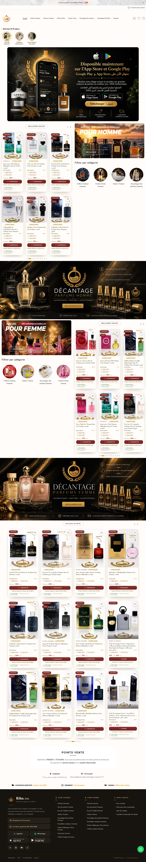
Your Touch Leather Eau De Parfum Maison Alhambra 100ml (132, 426)
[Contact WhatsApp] (140, 849)
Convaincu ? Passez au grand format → (56, 662)
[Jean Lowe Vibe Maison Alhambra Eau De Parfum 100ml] (85, 406)
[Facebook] (10, 847)
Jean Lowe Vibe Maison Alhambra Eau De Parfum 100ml (85, 426)
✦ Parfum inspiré (9, 161)
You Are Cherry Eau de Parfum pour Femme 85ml (88, 714)
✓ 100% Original (8, 187)
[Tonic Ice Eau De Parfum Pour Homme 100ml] (12, 145)
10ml (54, 636)
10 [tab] (46, 261)
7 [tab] (40, 261)
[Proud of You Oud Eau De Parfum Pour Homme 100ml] (36, 145)
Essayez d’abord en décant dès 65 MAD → (12, 184)
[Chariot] (134, 18)
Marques (116, 18)
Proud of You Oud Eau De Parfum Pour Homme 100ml (36, 166)
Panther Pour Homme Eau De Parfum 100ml (12, 228)
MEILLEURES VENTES (36, 126)
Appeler (20, 834)
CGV (18, 858)
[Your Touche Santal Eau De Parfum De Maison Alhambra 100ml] (23, 620)
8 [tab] (42, 261)
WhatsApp (41, 834)
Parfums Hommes (48, 18)
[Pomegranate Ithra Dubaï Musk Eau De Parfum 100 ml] (89, 620)
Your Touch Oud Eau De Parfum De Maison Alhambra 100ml (59, 229)
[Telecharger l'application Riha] (73, 84)
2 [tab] (28, 261)
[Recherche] (143, 18)
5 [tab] (36, 261)
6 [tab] (38, 261)
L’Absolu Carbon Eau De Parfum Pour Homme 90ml (35, 229)
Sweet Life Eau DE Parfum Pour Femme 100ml (85, 362)
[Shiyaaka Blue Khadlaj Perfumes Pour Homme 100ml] (23, 689)
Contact (36, 858)
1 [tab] (26, 261)
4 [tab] (34, 261)
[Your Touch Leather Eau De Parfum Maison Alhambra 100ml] (133, 406)
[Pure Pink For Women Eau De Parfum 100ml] (123, 548)
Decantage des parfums (87, 18)
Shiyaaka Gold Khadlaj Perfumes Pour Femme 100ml (56, 573)
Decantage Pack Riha (103, 18)
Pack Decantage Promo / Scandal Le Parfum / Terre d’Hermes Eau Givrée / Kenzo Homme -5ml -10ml (56, 715)
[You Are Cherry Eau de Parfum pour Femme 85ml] (89, 689)
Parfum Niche (61, 18)
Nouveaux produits (73, 523)
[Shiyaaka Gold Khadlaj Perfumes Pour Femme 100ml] (56, 548)
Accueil (25, 18)
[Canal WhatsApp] (27, 847)
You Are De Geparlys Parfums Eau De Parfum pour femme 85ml (108, 426)
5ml (60, 636)
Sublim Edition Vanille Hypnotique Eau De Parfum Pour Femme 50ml (109, 363)
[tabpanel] (13, 194)
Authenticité (11, 858)
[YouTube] (21, 847)
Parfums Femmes (35, 18)
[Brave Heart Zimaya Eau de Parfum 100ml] (89, 548)
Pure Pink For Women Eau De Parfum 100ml (122, 573)
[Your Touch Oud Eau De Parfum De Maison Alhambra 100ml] (60, 209)
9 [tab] (44, 261)
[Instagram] (16, 847)
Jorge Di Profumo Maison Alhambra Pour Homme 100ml (60, 166)
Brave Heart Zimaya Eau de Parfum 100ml (88, 573)
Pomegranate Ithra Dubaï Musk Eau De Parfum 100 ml (89, 645)
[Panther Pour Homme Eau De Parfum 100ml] (12, 209)
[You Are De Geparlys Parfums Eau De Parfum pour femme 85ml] (109, 406)
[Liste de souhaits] (20, 136)
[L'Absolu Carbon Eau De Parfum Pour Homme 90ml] (36, 209)
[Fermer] (143, 3)
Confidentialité (27, 858)
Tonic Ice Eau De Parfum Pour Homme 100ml (12, 165)
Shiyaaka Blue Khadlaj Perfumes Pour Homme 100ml (22, 714)
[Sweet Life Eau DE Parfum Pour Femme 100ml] (85, 342)
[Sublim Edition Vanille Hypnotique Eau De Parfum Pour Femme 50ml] (109, 342)
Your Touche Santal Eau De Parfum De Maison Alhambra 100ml (22, 645)
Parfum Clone (72, 18)
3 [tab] (31, 261)
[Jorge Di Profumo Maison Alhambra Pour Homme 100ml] (60, 145)
